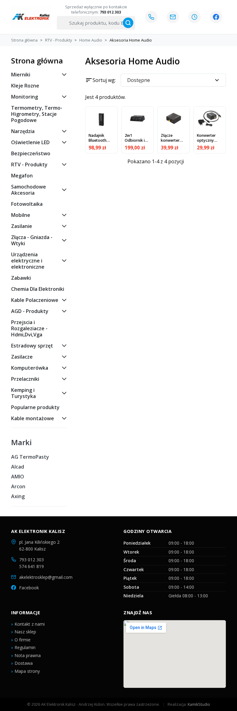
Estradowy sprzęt (32, 346)
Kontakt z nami (30, 624)
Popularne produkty (35, 407)
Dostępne (174, 80)
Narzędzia (23, 131)
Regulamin (25, 647)
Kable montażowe (32, 418)
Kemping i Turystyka (23, 393)
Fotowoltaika (27, 204)
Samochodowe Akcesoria (28, 190)
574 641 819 (31, 566)
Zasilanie (21, 226)
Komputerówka (29, 368)
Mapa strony (27, 671)
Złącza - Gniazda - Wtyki (31, 240)
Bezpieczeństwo (30, 153)
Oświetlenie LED (30, 142)
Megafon (22, 176)
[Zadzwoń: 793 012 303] (151, 17)
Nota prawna (28, 655)
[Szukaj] (128, 23)
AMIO (17, 476)
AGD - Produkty (29, 311)
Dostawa (24, 663)
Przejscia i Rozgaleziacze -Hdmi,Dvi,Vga (29, 328)
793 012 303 (31, 560)
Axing (18, 496)
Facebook (29, 588)
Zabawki (21, 278)
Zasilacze (22, 357)
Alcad (17, 466)
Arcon (18, 486)
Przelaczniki (25, 379)
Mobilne (20, 215)
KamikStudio (199, 704)
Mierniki (20, 74)
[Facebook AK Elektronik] (216, 17)
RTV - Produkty (29, 164)
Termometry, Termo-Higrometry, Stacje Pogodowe (36, 114)
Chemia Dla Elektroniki (37, 289)
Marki (21, 442)
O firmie (23, 640)
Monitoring (24, 97)
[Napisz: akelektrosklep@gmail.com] (173, 17)
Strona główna (37, 60)
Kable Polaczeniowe (34, 300)
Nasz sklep (25, 632)
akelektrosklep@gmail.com (46, 577)
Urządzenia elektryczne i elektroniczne (27, 260)
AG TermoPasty (30, 456)
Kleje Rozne (25, 86)
